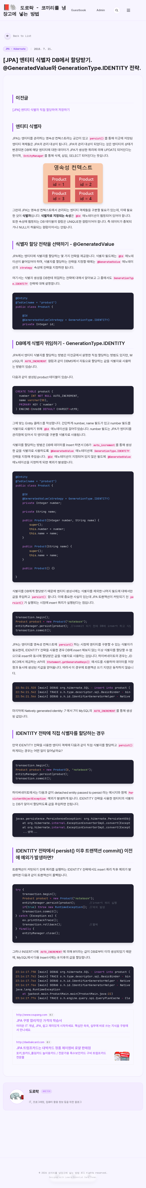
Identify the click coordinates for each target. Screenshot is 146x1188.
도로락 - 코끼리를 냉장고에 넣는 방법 (34, 10)
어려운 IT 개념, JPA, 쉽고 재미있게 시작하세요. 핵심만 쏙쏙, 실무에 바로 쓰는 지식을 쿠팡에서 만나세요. (72, 1028)
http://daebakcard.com (30, 1042)
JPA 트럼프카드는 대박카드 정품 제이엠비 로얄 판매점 (53, 1048)
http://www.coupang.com (31, 1014)
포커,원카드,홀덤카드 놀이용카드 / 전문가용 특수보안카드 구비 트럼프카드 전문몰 (61, 1055)
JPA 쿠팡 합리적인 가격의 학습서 (39, 1020)
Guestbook (78, 10)
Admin (101, 10)
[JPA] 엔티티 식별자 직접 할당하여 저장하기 (41, 110)
